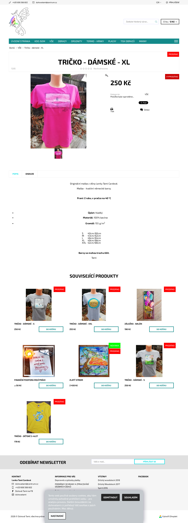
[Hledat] (156, 21)
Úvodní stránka (20, 41)
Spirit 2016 (103, 488)
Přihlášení (174, 2)
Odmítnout (110, 497)
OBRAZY (62, 41)
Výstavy (102, 476)
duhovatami (20, 494)
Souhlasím (130, 497)
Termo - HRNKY (95, 41)
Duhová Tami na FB (24, 491)
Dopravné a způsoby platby (67, 480)
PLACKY (112, 41)
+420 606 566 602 (20, 2)
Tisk (112, 111)
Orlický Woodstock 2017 (109, 484)
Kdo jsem (40, 41)
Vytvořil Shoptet (169, 516)
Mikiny (143, 41)
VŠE (51, 41)
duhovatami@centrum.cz (46, 2)
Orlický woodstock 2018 (109, 480)
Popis (15, 174)
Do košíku (51, 329)
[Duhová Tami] (19, 21)
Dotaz (147, 109)
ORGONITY (76, 41)
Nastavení (57, 515)
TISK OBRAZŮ (128, 41)
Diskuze (30, 174)
